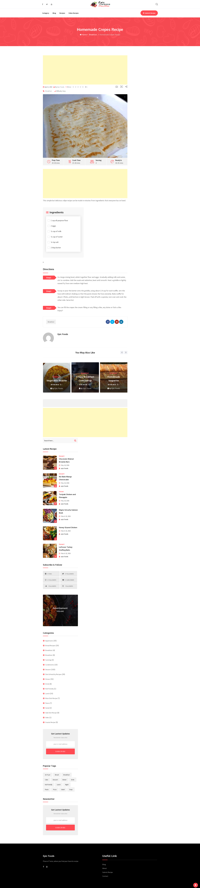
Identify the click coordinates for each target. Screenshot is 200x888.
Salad (47, 708)
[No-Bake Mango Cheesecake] (50, 480)
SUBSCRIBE (60, 751)
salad (63, 789)
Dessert (61, 456)
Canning (48, 660)
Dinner (61, 491)
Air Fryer (47, 775)
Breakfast (93, 34)
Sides (47, 717)
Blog (54, 13)
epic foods (60, 87)
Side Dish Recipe (51, 713)
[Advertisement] (85, 70)
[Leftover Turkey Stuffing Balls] (50, 551)
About (104, 868)
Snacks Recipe (50, 722)
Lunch (47, 693)
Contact (105, 876)
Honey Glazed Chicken (68, 527)
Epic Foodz (87, 388)
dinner (64, 780)
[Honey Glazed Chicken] (50, 533)
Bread (57, 775)
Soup (70, 789)
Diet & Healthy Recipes (53, 674)
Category (45, 13)
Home (84, 34)
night (66, 785)
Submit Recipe (150, 13)
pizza (54, 789)
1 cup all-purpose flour (59, 220)
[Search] (157, 4)
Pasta (47, 703)
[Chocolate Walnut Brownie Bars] (50, 463)
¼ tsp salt (55, 242)
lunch (59, 785)
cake (46, 780)
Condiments (49, 665)
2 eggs (53, 226)
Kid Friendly (49, 689)
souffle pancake (113, 380)
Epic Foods (115, 388)
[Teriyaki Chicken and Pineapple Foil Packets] (50, 498)
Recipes (62, 13)
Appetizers (49, 641)
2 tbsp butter (56, 247)
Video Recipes (74, 13)
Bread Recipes (50, 645)
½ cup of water (57, 237)
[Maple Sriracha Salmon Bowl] (50, 516)
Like (69, 87)
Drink (47, 684)
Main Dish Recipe (51, 698)
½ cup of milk (56, 231)
